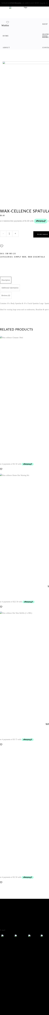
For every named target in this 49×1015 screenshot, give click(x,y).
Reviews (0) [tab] (5, 295)
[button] (1, 246)
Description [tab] (5, 280)
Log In (42, 3)
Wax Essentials (36, 257)
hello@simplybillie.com (11, 3)
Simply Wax (20, 257)
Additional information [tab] (9, 288)
